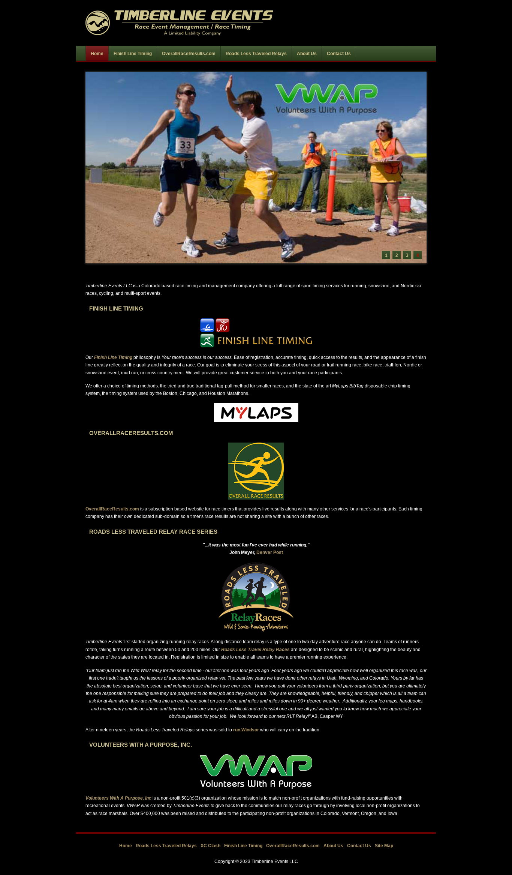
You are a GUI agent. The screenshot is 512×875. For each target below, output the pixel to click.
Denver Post (269, 552)
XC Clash (210, 845)
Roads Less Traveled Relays (166, 845)
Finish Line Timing (243, 845)
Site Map (384, 845)
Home (125, 845)
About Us (333, 845)
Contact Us (359, 845)
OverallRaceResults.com (112, 509)
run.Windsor (246, 729)
